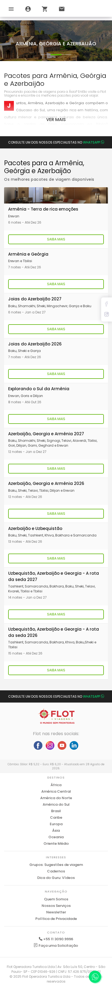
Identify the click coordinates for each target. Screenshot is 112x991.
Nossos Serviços (56, 905)
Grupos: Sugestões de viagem (56, 864)
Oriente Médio (56, 843)
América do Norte (56, 798)
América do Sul (56, 804)
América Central (56, 791)
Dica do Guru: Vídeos (56, 877)
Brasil (56, 811)
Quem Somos (56, 899)
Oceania (56, 837)
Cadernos (56, 871)
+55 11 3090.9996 (58, 939)
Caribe (56, 817)
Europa (56, 824)
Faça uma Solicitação (58, 945)
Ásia (56, 830)
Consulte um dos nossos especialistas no (54, 142)
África (56, 784)
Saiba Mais (56, 239)
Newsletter (56, 912)
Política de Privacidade (56, 918)
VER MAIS (56, 119)
